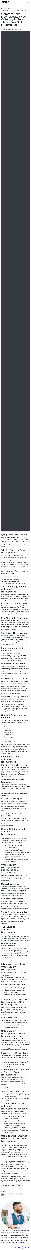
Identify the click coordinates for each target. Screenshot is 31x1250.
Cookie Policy (21, 1242)
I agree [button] (27, 1247)
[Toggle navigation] (28, 2)
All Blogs (3, 8)
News (9, 8)
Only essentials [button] (18, 1247)
